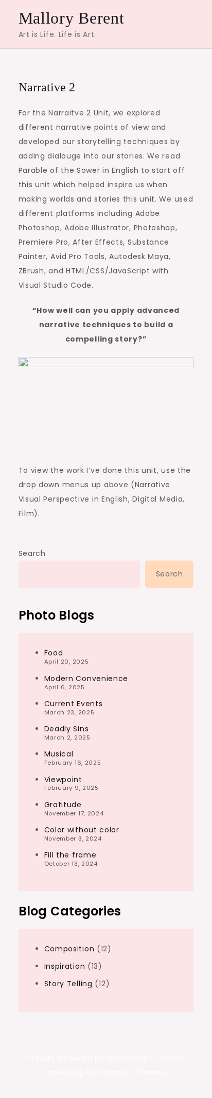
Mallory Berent (72, 18)
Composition (69, 949)
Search (32, 553)
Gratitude (63, 805)
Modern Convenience (86, 678)
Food (53, 653)
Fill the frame (70, 855)
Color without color (81, 830)
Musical (59, 754)
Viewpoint (63, 779)
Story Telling (68, 984)
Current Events (73, 703)
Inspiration (64, 966)
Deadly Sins (66, 729)
